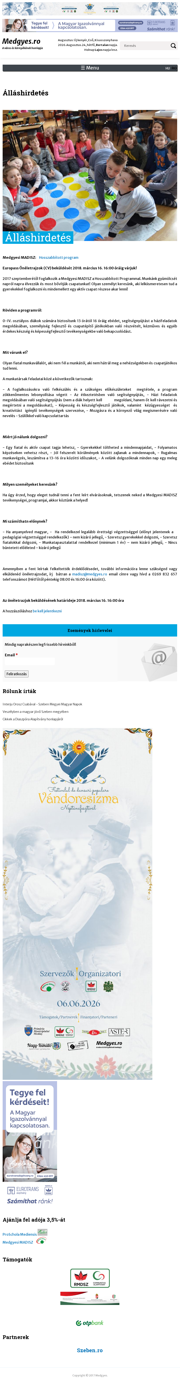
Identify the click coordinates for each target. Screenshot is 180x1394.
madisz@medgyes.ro (89, 574)
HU (168, 68)
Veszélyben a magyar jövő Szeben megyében (35, 712)
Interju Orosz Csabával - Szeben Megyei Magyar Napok (42, 704)
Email (11, 655)
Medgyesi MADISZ (18, 1242)
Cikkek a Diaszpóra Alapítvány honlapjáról (33, 719)
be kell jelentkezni (47, 611)
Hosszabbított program (58, 257)
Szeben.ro (90, 1350)
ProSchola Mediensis (20, 1234)
